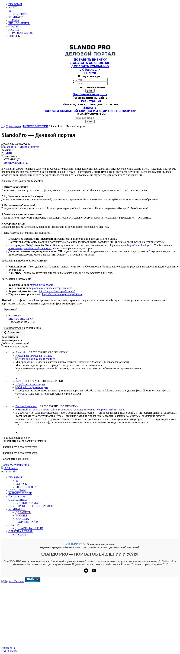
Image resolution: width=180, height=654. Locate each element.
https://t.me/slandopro (139, 245)
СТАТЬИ (13, 26)
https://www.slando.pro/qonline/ (57, 291)
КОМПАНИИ (16, 16)
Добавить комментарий (15, 343)
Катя (18, 380)
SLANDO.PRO (76, 544)
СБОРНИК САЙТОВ (28, 521)
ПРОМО (13, 20)
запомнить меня (92, 87)
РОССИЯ (21, 515)
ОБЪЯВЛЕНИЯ (17, 13)
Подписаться (9, 156)
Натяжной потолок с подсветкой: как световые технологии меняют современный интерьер (70, 409)
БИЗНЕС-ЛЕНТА (19, 23)
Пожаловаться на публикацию (22, 327)
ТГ (10, 10)
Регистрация (90, 101)
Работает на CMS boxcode (9, 649)
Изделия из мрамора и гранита (33, 355)
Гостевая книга (17, 496)
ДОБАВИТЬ (23, 512)
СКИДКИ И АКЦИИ (93, 111)
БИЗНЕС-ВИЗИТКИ (122, 111)
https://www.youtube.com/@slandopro (29, 248)
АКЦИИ (13, 29)
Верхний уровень (26, 406)
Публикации (13, 126)
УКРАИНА (22, 518)
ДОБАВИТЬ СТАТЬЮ (29, 528)
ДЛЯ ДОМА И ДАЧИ (28, 502)
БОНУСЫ (14, 36)
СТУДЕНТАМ (17, 490)
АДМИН (6, 153)
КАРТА (13, 7)
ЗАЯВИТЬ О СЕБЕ (20, 493)
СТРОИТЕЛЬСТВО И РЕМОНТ (35, 505)
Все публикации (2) (16, 162)
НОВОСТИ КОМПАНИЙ (61, 111)
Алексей (20, 352)
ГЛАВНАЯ (15, 4)
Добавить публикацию (15, 464)
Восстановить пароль (90, 94)
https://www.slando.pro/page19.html (62, 294)
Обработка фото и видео (30, 384)
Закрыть (90, 107)
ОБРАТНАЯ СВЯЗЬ (20, 32)
